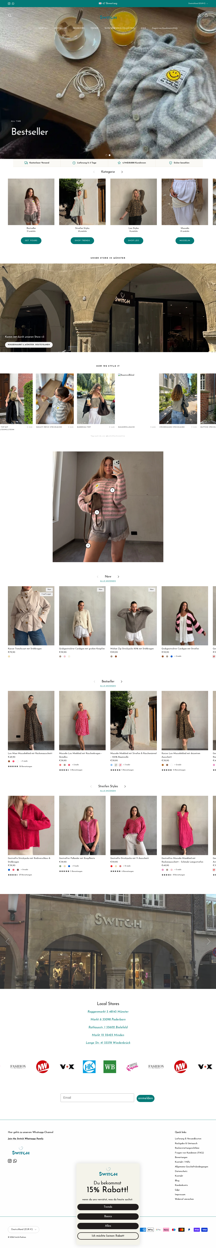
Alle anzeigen (108, 581)
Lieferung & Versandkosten (188, 1139)
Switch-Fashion (20, 1237)
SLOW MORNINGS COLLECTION (120, 28)
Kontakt (179, 1176)
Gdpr (177, 1190)
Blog (177, 1181)
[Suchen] (10, 15)
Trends (108, 1207)
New (108, 576)
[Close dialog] (135, 1167)
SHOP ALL (43, 28)
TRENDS (94, 28)
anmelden (145, 1098)
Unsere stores (108, 944)
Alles (108, 1226)
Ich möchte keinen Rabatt (108, 1236)
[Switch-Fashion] (108, 15)
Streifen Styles (108, 786)
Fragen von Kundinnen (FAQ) (164, 28)
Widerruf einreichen (184, 1199)
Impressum (180, 1194)
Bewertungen (181, 1157)
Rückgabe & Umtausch (186, 1143)
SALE (143, 28)
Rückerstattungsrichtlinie (187, 1148)
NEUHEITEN (78, 28)
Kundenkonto (181, 1185)
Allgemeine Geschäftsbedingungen (191, 1167)
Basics (108, 1216)
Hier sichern (22, 145)
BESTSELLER (60, 28)
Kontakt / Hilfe (182, 1162)
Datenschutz (181, 1171)
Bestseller (108, 681)
